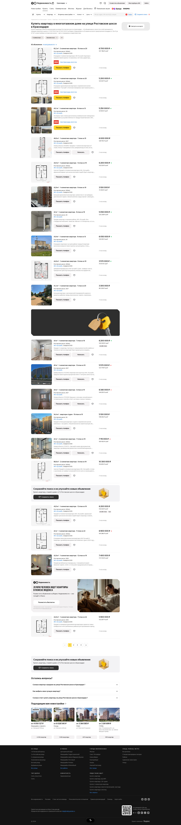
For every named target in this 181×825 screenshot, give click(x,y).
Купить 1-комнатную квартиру (99, 784)
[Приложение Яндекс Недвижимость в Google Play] (142, 812)
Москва (92, 751)
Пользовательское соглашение (78, 799)
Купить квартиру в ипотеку (98, 789)
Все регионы (126, 751)
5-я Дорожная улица (37, 757)
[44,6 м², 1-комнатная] (42, 271)
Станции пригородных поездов (132, 754)
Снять (33, 779)
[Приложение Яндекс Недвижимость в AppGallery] (145, 812)
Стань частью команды (60, 799)
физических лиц (47, 608)
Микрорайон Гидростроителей (69, 754)
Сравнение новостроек (129, 760)
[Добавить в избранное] (74, 68)
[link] (146, 3)
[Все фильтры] (33, 14)
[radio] (73, 645)
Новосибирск (94, 757)
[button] (105, 3)
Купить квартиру (95, 776)
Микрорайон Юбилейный (68, 765)
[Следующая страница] (86, 645)
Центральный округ (66, 751)
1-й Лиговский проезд (37, 751)
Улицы (124, 762)
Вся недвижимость (37, 799)
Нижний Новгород (95, 765)
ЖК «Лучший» (58, 53)
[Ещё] (61, 37)
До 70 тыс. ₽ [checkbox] (64, 325)
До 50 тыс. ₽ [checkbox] (51, 325)
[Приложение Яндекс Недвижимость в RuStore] (148, 812)
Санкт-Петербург (95, 754)
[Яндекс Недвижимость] (42, 3)
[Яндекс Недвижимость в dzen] (145, 799)
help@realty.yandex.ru (68, 811)
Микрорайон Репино (66, 762)
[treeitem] (36, 8)
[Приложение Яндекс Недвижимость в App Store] (139, 812)
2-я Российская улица (37, 754)
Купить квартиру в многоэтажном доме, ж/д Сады (105, 787)
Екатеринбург (94, 760)
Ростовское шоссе (59, 51)
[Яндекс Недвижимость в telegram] (149, 799)
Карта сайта (118, 799)
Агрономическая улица (38, 760)
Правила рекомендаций (97, 799)
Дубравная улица (36, 765)
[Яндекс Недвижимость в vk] (142, 799)
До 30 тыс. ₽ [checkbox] (39, 325)
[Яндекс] (146, 821)
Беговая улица (35, 762)
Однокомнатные (65, 776)
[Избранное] (100, 3)
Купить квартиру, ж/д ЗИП (98, 779)
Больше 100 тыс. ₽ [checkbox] (41, 331)
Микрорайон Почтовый (67, 760)
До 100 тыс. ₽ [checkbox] (77, 325)
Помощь (109, 799)
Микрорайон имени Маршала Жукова (71, 757)
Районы (124, 757)
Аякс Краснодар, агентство (68, 62)
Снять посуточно (36, 776)
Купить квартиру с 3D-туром (98, 781)
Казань (92, 762)
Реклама (47, 799)
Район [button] (130, 14)
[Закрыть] (149, 14)
